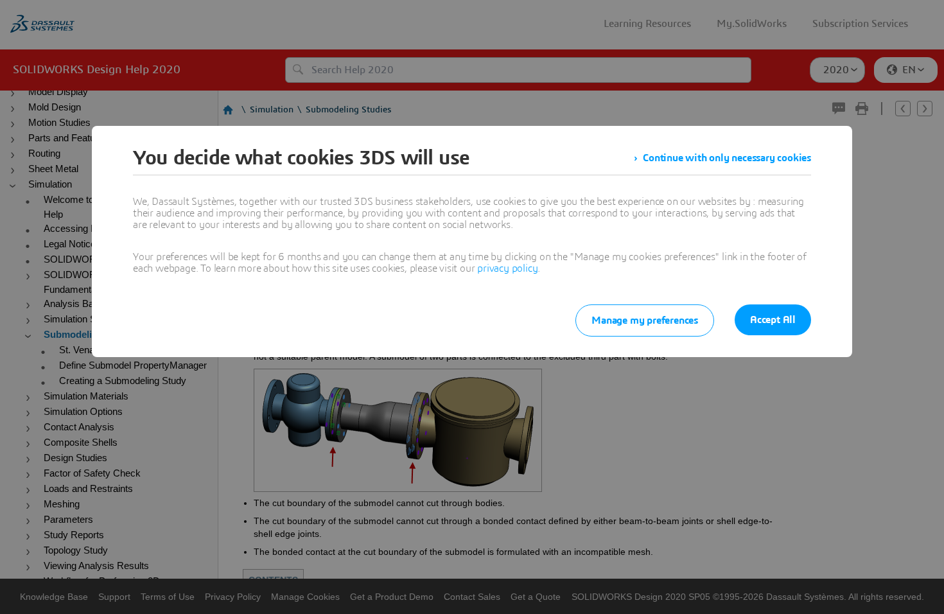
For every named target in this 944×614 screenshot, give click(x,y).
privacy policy (507, 268)
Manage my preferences (644, 320)
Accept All (773, 320)
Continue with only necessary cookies (727, 158)
